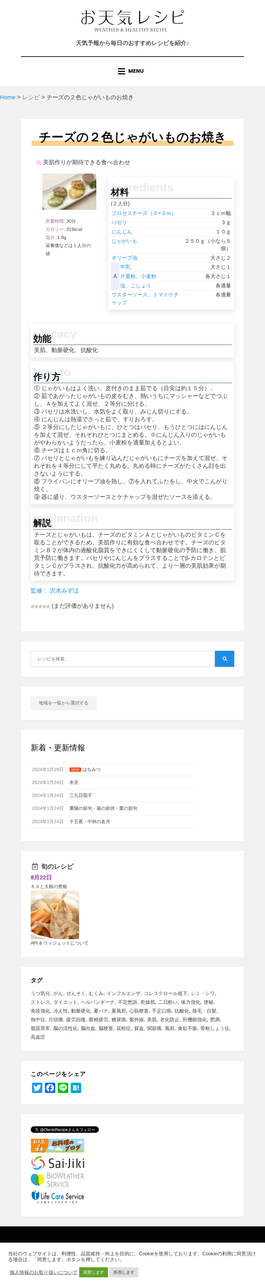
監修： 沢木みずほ (55, 590)
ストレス (40, 1002)
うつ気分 (40, 993)
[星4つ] (44, 606)
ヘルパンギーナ (98, 1002)
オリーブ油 (124, 258)
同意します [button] (93, 1272)
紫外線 (136, 1019)
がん (58, 993)
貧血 (139, 1028)
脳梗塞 (106, 1028)
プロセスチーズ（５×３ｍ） (143, 213)
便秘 (208, 1002)
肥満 (215, 1019)
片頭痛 (55, 1019)
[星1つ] (33, 606)
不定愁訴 (127, 1002)
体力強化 (190, 1002)
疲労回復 (76, 1019)
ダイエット (65, 1002)
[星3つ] (40, 606)
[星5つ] (48, 606)
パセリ (119, 222)
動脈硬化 (80, 1011)
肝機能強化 (195, 1019)
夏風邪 (118, 1011)
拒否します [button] (123, 1272)
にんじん (121, 231)
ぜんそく (76, 993)
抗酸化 (182, 1011)
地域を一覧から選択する (64, 702)
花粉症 (123, 1028)
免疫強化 (40, 1011)
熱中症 (38, 1019)
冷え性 (60, 1011)
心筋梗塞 (139, 1011)
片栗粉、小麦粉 (138, 276)
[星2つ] (36, 606)
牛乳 (125, 267)
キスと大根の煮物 (49, 886)
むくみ (96, 993)
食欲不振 (187, 1028)
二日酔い (168, 1002)
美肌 (152, 1019)
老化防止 (169, 1019)
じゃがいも (124, 241)
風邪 (170, 1028)
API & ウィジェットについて (60, 943)
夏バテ (101, 1011)
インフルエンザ (124, 993)
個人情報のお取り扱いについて (44, 1272)
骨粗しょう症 (214, 1028)
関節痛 (154, 1028)
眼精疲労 (98, 1019)
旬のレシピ (57, 866)
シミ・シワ (203, 993)
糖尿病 (118, 1019)
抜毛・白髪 (204, 1011)
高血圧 (38, 1037)
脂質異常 (40, 1028)
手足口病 (161, 1011)
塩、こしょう (135, 285)
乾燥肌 (148, 1002)
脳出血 (88, 1028)
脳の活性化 (65, 1028)
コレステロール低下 (165, 993)
